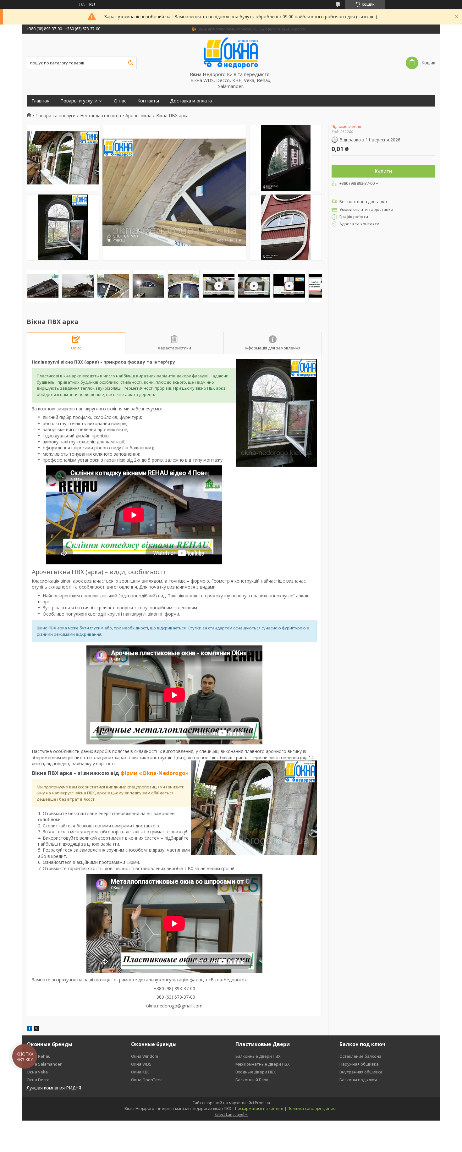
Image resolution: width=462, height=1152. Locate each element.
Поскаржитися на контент (259, 1108)
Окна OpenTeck (146, 1080)
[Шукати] (130, 63)
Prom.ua (262, 1102)
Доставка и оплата (191, 100)
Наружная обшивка (359, 1064)
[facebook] (29, 1029)
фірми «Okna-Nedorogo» (154, 772)
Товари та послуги (55, 115)
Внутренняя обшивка (360, 1072)
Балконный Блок (251, 1080)
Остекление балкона (360, 1056)
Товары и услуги (78, 100)
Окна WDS (141, 1064)
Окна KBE (140, 1072)
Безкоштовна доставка (363, 201)
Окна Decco (38, 1080)
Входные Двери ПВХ (255, 1072)
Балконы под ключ (358, 1080)
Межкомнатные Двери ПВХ (262, 1064)
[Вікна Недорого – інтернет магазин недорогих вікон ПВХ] (231, 52)
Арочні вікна (138, 115)
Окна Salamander (44, 1064)
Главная (40, 100)
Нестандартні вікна (100, 115)
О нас (120, 100)
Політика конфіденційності (313, 1108)
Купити (383, 171)
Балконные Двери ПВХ (258, 1056)
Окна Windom (144, 1056)
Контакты (148, 100)
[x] (36, 1029)
